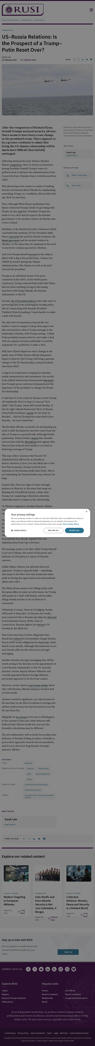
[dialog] (47, 523)
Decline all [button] (53, 530)
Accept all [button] (74, 530)
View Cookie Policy (71, 524)
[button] (18, 530)
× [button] (86, 511)
